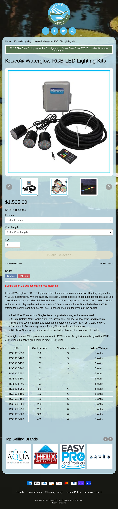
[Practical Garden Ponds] (59, 14)
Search (20, 492)
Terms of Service (93, 492)
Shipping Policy (54, 492)
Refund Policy (73, 492)
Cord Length (12, 227)
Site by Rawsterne (59, 503)
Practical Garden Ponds (58, 500)
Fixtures (9, 215)
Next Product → (106, 263)
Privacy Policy (34, 492)
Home (8, 41)
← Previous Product (13, 263)
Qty (7, 239)
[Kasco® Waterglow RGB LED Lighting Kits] (29, 187)
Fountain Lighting (22, 41)
